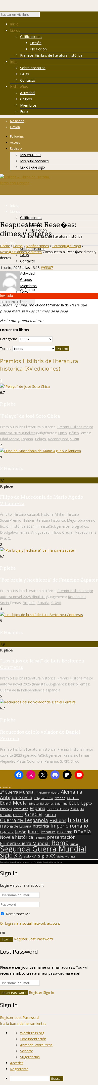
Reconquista (58, 438)
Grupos (26, 99)
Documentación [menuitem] (33, 1039)
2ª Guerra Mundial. (17, 792)
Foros (18, 245)
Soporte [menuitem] (26, 1051)
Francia (18, 815)
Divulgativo (9, 532)
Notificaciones (37, 245)
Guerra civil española (24, 820)
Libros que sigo (32, 167)
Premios (40, 838)
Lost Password (40, 939)
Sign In (48, 992)
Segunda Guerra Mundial (43, 849)
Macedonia (83, 532)
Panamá (51, 761)
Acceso (15, 142)
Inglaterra (7, 832)
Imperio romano (69, 826)
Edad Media (9, 438)
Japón (20, 832)
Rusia (74, 844)
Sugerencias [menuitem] (30, 1057)
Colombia (34, 761)
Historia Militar (53, 514)
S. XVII (56, 602)
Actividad (27, 92)
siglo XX (46, 856)
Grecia (67, 532)
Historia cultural (26, 514)
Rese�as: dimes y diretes (21, 251)
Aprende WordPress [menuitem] (36, 1045)
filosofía (6, 815)
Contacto (27, 80)
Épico (62, 433)
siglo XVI (30, 856)
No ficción (38, 49)
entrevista (20, 809)
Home (5, 245)
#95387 (47, 267)
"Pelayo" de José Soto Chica (30, 416)
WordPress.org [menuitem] (32, 1033)
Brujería (29, 602)
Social (5, 602)
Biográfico (79, 526)
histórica (41, 826)
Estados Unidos (58, 809)
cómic (73, 798)
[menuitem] (54, 1079)
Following (17, 136)
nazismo (64, 832)
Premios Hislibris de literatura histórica (51, 55)
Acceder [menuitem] (16, 1063)
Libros (15, 30)
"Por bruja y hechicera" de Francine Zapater (49, 580)
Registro (16, 148)
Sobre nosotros (32, 67)
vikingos (70, 856)
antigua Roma (43, 798)
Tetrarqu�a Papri (66, 245)
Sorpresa (6, 787)
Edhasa (33, 803)
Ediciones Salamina (54, 803)
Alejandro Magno (48, 792)
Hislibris (58, 820)
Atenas (60, 798)
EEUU (74, 803)
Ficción (35, 42)
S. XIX (64, 761)
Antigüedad (40, 532)
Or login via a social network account (30, 923)
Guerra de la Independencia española (30, 690)
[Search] (42, 15)
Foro (24, 111)
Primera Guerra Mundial (25, 844)
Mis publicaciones (34, 161)
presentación (61, 837)
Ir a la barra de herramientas (23, 1023)
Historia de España (15, 826)
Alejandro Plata (12, 761)
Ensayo (6, 809)
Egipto (86, 803)
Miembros (28, 105)
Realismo (70, 755)
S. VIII (74, 438)
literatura (48, 832)
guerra (49, 815)
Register (20, 939)
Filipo (56, 532)
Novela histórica (16, 837)
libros (33, 832)
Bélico (74, 433)
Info (13, 61)
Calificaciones (31, 36)
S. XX (75, 761)
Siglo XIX (11, 855)
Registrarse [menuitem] (19, 1069)
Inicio (14, 24)
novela (82, 831)
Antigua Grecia (16, 797)
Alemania (71, 792)
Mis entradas (30, 154)
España (27, 438)
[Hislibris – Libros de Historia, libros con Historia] (25, 183)
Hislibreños (19, 86)
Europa (77, 809)
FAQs (24, 74)
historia (78, 820)
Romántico (77, 596)
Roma (60, 843)
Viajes (60, 856)
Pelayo (40, 438)
